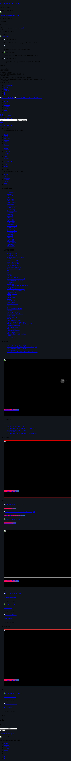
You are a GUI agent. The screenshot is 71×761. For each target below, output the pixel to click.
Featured (9, 275)
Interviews (10, 287)
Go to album (5, 36)
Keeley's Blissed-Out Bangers (16, 290)
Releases (9, 310)
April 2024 (10, 239)
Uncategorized (11, 337)
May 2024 (10, 237)
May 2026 (10, 197)
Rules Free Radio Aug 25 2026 (16, 345)
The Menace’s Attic (8, 608)
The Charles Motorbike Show (16, 322)
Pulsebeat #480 (11, 350)
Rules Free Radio (12, 312)
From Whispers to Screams (15, 280)
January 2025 (11, 224)
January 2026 (11, 204)
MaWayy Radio (12, 294)
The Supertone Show (13, 330)
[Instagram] (4, 94)
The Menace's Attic (13, 327)
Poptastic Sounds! (12, 304)
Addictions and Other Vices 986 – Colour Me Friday (22, 352)
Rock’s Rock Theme (11, 410)
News (9, 299)
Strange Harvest (12, 317)
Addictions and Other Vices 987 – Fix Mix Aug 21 (22, 347)
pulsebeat (10, 307)
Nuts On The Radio (13, 300)
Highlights (10, 282)
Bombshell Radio (12, 265)
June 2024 (10, 236)
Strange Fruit (11, 315)
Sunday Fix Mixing (8, 618)
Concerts (10, 270)
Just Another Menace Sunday (15, 289)
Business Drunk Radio (14, 267)
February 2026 (11, 202)
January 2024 (11, 244)
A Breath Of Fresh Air (13, 255)
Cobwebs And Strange (14, 269)
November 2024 (12, 227)
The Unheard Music (13, 332)
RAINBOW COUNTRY (14, 309)
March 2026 (11, 201)
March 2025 (11, 221)
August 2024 (11, 232)
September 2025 (12, 211)
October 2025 (11, 209)
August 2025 (11, 212)
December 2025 (12, 206)
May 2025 (10, 217)
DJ (8, 272)
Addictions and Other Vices (15, 257)
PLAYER (7, 118)
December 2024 (12, 226)
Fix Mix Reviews (12, 277)
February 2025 (11, 222)
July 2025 (10, 214)
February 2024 (11, 242)
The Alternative (11, 319)
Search (22, 120)
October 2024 (11, 229)
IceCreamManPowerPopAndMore (17, 285)
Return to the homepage (7, 734)
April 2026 (10, 199)
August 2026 (11, 192)
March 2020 (11, 246)
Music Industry (11, 297)
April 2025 (10, 219)
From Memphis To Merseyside (16, 279)
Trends (9, 335)
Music (9, 295)
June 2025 (10, 216)
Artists (9, 259)
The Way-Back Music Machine (16, 334)
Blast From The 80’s (13, 262)
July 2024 (10, 234)
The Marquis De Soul (13, 325)
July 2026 (10, 194)
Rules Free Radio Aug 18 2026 (16, 348)
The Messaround (12, 329)
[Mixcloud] (4, 92)
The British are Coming (14, 320)
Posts (8, 305)
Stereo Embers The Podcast (15, 314)
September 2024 (12, 231)
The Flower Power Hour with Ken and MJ (19, 324)
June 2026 (10, 196)
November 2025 (12, 207)
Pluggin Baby (11, 302)
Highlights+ (10, 284)
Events (9, 274)
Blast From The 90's (13, 264)
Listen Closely (11, 292)
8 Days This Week (12, 254)
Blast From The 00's (13, 260)
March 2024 (11, 241)
